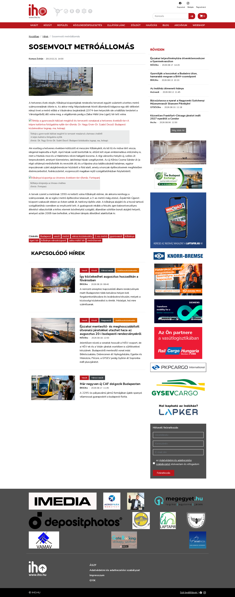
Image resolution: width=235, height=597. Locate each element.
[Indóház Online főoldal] (90, 11)
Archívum (180, 25)
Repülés (62, 25)
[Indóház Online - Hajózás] (84, 11)
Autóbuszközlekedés (127, 270)
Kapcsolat (181, 7)
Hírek (45, 36)
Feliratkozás (163, 473)
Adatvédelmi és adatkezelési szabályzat (115, 570)
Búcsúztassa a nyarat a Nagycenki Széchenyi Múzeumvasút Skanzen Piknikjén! (177, 102)
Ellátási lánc (116, 25)
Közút (48, 25)
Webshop (199, 25)
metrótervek (94, 240)
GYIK (92, 580)
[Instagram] (187, 3)
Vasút (34, 25)
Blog (166, 25)
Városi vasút (107, 270)
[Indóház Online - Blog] (72, 11)
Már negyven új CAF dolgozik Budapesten (110, 384)
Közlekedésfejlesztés (87, 25)
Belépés (191, 7)
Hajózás (151, 25)
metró (66, 236)
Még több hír (178, 130)
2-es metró (101, 236)
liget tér (34, 240)
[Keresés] (191, 16)
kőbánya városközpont (53, 240)
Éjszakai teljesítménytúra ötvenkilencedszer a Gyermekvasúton (177, 60)
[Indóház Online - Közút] (66, 11)
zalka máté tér (77, 240)
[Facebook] (179, 3)
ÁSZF (93, 565)
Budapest (45, 236)
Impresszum (97, 575)
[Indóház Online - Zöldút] (78, 11)
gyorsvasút (116, 236)
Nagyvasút (106, 320)
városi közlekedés (82, 236)
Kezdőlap (34, 36)
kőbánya (129, 236)
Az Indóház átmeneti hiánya (167, 88)
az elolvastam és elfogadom (177, 462)
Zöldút (136, 25)
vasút (57, 236)
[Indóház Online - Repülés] (58, 11)
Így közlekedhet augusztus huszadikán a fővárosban (109, 278)
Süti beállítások (189, 592)
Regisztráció (201, 7)
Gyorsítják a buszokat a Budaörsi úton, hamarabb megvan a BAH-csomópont (173, 75)
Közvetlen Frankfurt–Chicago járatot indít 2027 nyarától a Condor (175, 117)
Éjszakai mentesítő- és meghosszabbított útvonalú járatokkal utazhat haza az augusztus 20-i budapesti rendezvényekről (110, 330)
